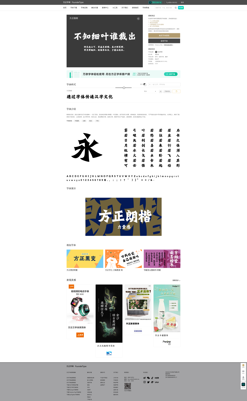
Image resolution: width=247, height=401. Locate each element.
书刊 (88, 387)
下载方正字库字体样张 (72, 387)
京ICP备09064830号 (170, 375)
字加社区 (115, 380)
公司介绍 (115, 377)
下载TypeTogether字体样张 (73, 394)
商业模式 (115, 387)
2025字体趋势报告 (71, 380)
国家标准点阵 (90, 377)
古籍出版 (89, 392)
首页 (64, 8)
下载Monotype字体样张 (72, 389)
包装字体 (89, 382)
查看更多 (176, 280)
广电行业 (89, 399)
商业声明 (115, 382)
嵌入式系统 (90, 380)
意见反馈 (115, 392)
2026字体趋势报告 (71, 377)
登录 (182, 2)
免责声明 (115, 385)
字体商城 (146, 8)
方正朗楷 (69, 90)
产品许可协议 (103, 377)
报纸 (88, 385)
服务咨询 (115, 394)
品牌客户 (102, 385)
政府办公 (89, 394)
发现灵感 (71, 280)
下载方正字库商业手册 (72, 385)
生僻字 (89, 389)
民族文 (89, 397)
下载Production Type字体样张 (74, 392)
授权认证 (102, 382)
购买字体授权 (164, 36)
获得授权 (102, 380)
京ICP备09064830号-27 (171, 377)
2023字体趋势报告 (71, 382)
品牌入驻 (115, 389)
